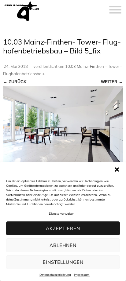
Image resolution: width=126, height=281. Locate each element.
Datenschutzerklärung (55, 275)
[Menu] (115, 6)
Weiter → (112, 81)
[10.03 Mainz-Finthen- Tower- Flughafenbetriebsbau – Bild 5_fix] (63, 126)
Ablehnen (63, 245)
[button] (117, 169)
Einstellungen (63, 262)
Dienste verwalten (61, 214)
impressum (82, 275)
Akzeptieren (63, 228)
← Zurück (15, 81)
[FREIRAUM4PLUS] (22, 21)
